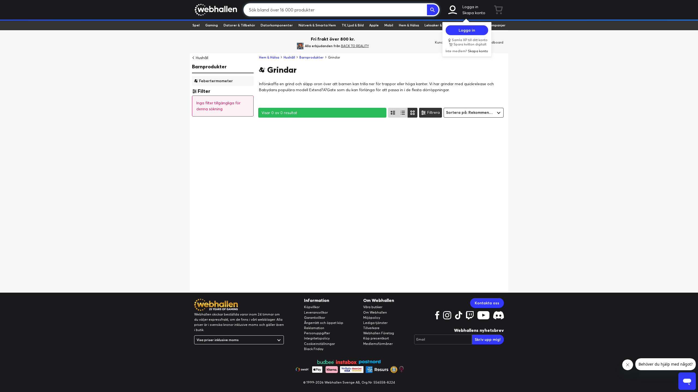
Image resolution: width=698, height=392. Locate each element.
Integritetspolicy (317, 338)
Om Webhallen (375, 312)
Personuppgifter (317, 333)
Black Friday (313, 349)
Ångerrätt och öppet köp (323, 323)
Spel (196, 25)
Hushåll (202, 57)
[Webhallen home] (215, 9)
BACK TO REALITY (355, 46)
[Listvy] (393, 113)
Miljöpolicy (371, 318)
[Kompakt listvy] (403, 113)
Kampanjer (497, 25)
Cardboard (494, 42)
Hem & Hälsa (409, 25)
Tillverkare (371, 328)
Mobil (388, 25)
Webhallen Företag (378, 333)
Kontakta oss (487, 303)
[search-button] (432, 9)
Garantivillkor (314, 318)
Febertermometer (216, 80)
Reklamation (314, 328)
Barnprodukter (209, 66)
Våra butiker (372, 307)
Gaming (211, 25)
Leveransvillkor (316, 312)
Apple (374, 25)
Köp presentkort (376, 338)
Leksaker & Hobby (439, 25)
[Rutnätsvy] (412, 113)
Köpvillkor (312, 307)
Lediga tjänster (375, 323)
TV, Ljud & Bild (353, 25)
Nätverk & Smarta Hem (317, 25)
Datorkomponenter (277, 25)
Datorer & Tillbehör (239, 25)
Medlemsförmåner (378, 344)
